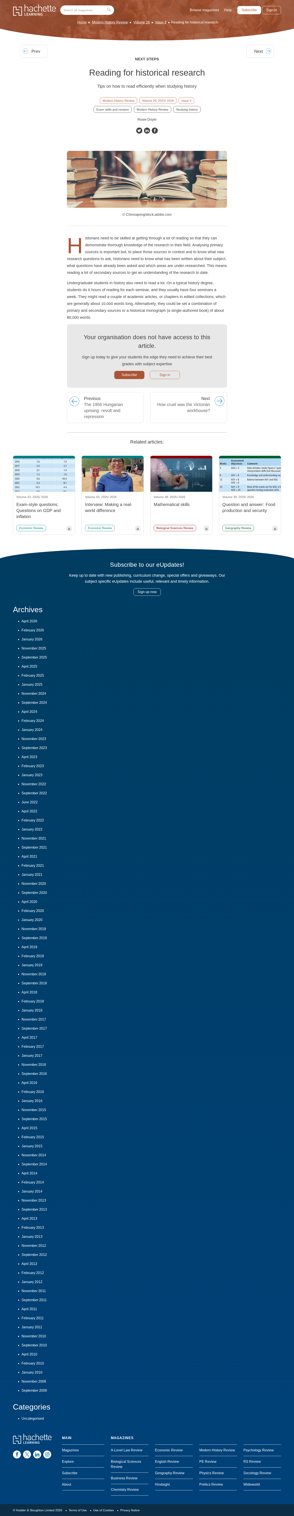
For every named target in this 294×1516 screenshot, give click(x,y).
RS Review (252, 1461)
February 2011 (33, 1318)
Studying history (187, 109)
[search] (87, 10)
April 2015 (29, 1128)
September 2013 (34, 1209)
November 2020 (34, 883)
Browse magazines (204, 10)
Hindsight (162, 1484)
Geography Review (169, 1473)
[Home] (34, 10)
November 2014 (34, 1155)
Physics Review (211, 1473)
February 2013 (33, 1227)
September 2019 (34, 938)
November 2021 (34, 838)
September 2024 (34, 702)
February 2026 (33, 630)
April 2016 (29, 1083)
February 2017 (33, 1046)
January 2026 (32, 639)
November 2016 (34, 1064)
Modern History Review (110, 22)
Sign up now (147, 592)
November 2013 (34, 1200)
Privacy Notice (130, 1510)
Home (82, 22)
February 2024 (33, 721)
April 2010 (29, 1354)
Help (228, 10)
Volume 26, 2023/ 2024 (158, 100)
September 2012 (34, 1255)
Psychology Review (258, 1450)
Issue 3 (160, 22)
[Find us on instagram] (47, 1454)
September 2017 (34, 1028)
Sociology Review (257, 1473)
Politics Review (211, 1484)
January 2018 (32, 1010)
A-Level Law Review (126, 1450)
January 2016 (32, 1101)
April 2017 (29, 1037)
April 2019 (29, 947)
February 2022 (33, 820)
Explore (68, 1461)
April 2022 (29, 811)
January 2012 (32, 1282)
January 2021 (32, 874)
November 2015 (34, 1110)
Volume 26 (141, 22)
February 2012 (33, 1273)
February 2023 (33, 766)
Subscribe (249, 10)
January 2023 (32, 775)
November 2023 (34, 739)
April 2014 (29, 1173)
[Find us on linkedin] (37, 1454)
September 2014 (34, 1164)
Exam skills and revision (112, 109)
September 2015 (34, 1119)
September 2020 (34, 893)
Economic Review (169, 1450)
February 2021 (33, 865)
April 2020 (29, 902)
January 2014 (32, 1191)
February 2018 (33, 1001)
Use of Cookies (103, 1510)
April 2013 (29, 1218)
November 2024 (34, 693)
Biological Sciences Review (126, 1464)
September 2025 (34, 657)
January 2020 (32, 920)
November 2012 (34, 1245)
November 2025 (34, 648)
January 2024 (32, 730)
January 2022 (32, 829)
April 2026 (29, 621)
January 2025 (32, 684)
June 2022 (30, 802)
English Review (167, 1461)
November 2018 (34, 974)
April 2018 (29, 992)
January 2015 (32, 1146)
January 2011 (32, 1327)
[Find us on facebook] (17, 1454)
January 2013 (32, 1236)
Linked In (147, 131)
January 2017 (32, 1055)
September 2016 (34, 1074)
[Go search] (110, 10)
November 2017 (34, 1019)
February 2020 (33, 911)
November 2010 (34, 1336)
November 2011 (34, 1291)
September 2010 (34, 1345)
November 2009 (34, 1381)
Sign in (271, 10)
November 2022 (34, 784)
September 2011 (34, 1300)
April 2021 (29, 856)
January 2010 (32, 1372)
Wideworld (251, 1484)
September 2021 (34, 847)
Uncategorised (33, 1418)
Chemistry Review (125, 1489)
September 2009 (34, 1390)
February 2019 (33, 956)
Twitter (139, 131)
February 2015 (33, 1137)
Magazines (70, 1450)
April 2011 (29, 1309)
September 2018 (34, 983)
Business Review (124, 1478)
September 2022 (34, 793)
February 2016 (33, 1092)
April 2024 (29, 712)
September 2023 (34, 748)
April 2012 (29, 1264)
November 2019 (34, 929)
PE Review (208, 1461)
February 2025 (33, 675)
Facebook (155, 131)
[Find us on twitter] (27, 1454)
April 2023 (29, 757)
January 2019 (32, 965)
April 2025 (29, 666)
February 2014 (33, 1182)
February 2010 (33, 1363)
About (66, 1484)
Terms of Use (78, 1510)
